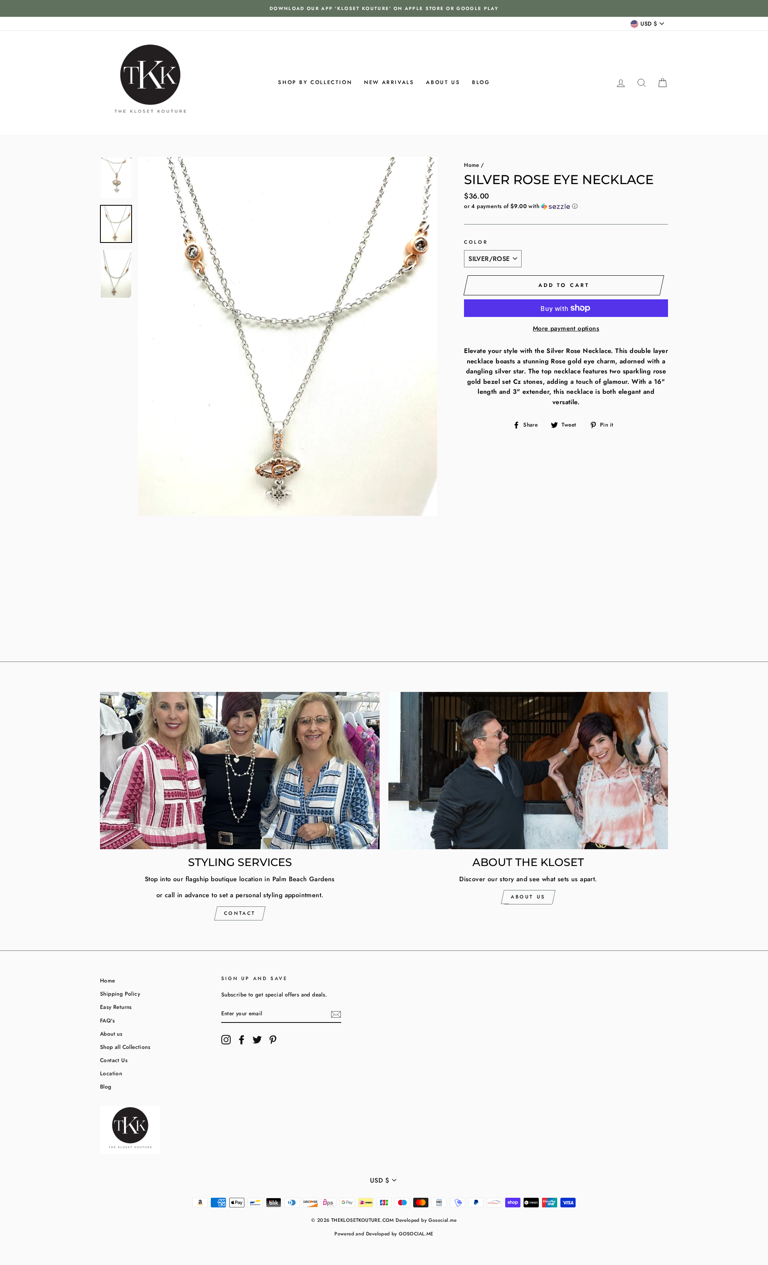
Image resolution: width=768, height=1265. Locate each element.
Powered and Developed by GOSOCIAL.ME (383, 1233)
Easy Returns (116, 1007)
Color (476, 242)
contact (240, 913)
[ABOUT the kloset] (528, 770)
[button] (566, 206)
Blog (481, 82)
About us (443, 82)
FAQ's (107, 1020)
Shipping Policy (120, 994)
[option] (384, 8)
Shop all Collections (125, 1047)
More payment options (566, 328)
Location (111, 1073)
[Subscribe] (336, 1014)
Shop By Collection (315, 82)
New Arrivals (389, 82)
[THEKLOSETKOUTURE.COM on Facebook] (241, 1039)
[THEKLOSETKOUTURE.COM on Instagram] (226, 1039)
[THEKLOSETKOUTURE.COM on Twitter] (257, 1039)
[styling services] (240, 770)
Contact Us (114, 1060)
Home (471, 165)
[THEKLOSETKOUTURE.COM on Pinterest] (273, 1039)
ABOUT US (528, 896)
